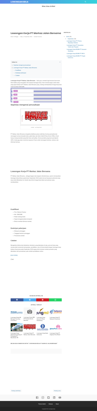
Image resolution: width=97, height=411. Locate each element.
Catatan (17, 75)
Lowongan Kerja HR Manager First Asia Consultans (16, 319)
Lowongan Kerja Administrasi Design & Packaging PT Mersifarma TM (16, 335)
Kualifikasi (18, 70)
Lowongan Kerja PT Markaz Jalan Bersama (25, 67)
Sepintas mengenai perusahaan (22, 65)
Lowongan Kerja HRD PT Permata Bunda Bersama (29, 319)
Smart (57, 404)
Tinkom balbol (42, 404)
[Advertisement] (48, 18)
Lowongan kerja (19, 2)
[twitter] (48, 398)
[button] (12, 61)
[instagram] (42, 398)
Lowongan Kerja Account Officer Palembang (41, 319)
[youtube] (59, 398)
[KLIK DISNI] (14, 255)
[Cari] (85, 2)
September (71, 38)
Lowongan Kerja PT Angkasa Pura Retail (55, 334)
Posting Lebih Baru (16, 390)
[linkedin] (54, 398)
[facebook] (37, 398)
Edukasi (51, 404)
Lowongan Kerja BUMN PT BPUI (76, 53)
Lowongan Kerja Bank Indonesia (42, 334)
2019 (67, 36)
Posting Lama (57, 390)
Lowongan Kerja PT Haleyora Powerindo (55, 318)
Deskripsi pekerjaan (20, 73)
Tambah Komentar (38, 36)
